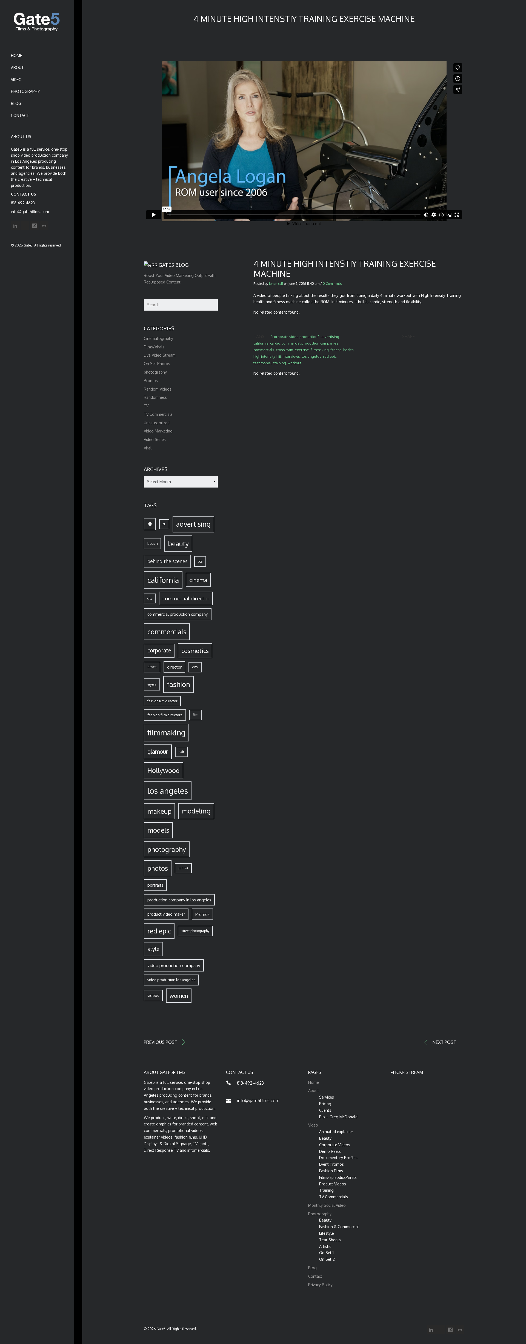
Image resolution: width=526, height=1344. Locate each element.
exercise (302, 350)
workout (294, 363)
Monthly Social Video (327, 1205)
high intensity (264, 356)
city (149, 598)
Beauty (325, 1138)
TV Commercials (158, 414)
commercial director (185, 598)
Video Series (155, 439)
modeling (196, 811)
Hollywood (163, 770)
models (158, 830)
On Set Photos (157, 363)
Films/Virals (154, 347)
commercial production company (177, 614)
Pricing (325, 1103)
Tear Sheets (330, 1239)
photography (155, 372)
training (279, 363)
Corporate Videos (334, 1144)
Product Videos (332, 1184)
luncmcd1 (276, 284)
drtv (195, 667)
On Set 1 (326, 1252)
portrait (183, 868)
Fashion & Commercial (339, 1226)
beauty (178, 543)
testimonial (262, 363)
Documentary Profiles (338, 1157)
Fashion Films (331, 1170)
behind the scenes (167, 561)
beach (152, 543)
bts (200, 561)
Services (326, 1097)
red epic (329, 356)
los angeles (311, 356)
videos (153, 995)
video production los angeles (171, 980)
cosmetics (195, 650)
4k (149, 524)
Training (326, 1190)
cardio (275, 343)
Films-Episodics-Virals (338, 1177)
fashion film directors (164, 714)
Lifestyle (326, 1233)
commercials (263, 350)
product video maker (166, 914)
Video (16, 79)
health (348, 350)
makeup (159, 811)
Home (16, 55)
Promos (151, 380)
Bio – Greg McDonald (338, 1116)
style (153, 948)
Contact (20, 115)
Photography (25, 91)
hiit (278, 356)
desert (152, 667)
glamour (157, 751)
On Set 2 (327, 1259)
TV (146, 405)
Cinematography (158, 338)
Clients (325, 1110)
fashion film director (162, 701)
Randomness (155, 397)
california (260, 343)
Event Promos (331, 1164)
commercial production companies (310, 343)
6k (164, 524)
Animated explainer (336, 1131)
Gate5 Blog (174, 265)
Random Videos (157, 389)
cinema (198, 579)
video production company (173, 965)
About (17, 67)
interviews (291, 356)
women (179, 995)
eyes (151, 684)
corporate (159, 650)
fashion (178, 684)
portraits (155, 884)
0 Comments (332, 284)
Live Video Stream (160, 355)
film (195, 715)
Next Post (444, 1042)
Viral (147, 448)
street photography (195, 931)
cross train (284, 350)
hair (181, 752)
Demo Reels (330, 1151)
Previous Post (160, 1042)
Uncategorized (157, 422)
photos (157, 868)
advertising (330, 336)
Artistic (325, 1246)
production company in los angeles (179, 899)
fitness (336, 350)
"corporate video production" (295, 336)
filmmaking (320, 350)
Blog (16, 103)
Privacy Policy (320, 1284)
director (174, 667)
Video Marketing (158, 431)
